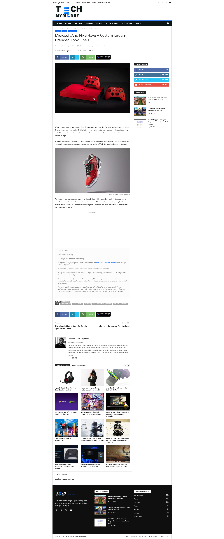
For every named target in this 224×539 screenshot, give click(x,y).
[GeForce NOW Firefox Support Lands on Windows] (66, 401)
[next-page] (128, 365)
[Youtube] (169, 3)
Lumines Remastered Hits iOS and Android (65, 439)
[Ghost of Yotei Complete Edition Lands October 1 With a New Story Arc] (118, 428)
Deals (138, 23)
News (136, 499)
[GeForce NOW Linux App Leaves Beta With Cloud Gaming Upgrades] (118, 401)
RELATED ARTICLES (62, 365)
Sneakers (109, 304)
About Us (77, 3)
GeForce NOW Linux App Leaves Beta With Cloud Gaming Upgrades (117, 414)
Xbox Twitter (66, 301)
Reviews (89, 23)
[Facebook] (159, 3)
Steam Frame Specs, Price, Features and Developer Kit (90, 389)
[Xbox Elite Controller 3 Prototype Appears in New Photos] (66, 454)
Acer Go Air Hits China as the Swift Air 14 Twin (116, 389)
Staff (94, 3)
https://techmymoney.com (75, 342)
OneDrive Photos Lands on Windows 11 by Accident (90, 465)
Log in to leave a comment (64, 479)
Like (166, 70)
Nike (94, 304)
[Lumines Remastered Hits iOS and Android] (66, 428)
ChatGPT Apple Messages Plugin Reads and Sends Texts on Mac (158, 122)
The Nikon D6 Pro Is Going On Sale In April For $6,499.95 (71, 327)
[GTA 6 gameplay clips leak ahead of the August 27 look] (92, 401)
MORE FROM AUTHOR (79, 365)
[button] (168, 23)
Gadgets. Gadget (66, 304)
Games (68, 23)
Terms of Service (153, 536)
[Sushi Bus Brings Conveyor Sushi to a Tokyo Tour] (140, 100)
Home (59, 23)
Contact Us (86, 3)
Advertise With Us (103, 3)
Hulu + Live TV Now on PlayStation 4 (114, 326)
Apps (136, 506)
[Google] (103, 57)
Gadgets (78, 23)
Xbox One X (124, 304)
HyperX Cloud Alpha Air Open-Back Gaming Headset (66, 389)
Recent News (72, 31)
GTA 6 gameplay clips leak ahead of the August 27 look (91, 413)
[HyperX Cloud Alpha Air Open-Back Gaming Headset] (66, 377)
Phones (136, 509)
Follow (165, 75)
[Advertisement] (129, 11)
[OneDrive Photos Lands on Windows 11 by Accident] (92, 454)
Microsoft (88, 304)
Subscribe (164, 84)
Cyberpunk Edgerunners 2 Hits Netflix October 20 (157, 109)
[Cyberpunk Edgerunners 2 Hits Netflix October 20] (140, 111)
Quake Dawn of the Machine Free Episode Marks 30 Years (116, 465)
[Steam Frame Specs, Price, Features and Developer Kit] (92, 377)
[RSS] (162, 3)
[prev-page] (125, 365)
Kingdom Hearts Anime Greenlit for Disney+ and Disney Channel (92, 439)
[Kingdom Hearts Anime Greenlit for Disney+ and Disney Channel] (92, 428)
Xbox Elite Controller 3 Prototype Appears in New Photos (64, 466)
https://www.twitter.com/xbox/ (106, 263)
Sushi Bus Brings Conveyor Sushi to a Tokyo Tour (157, 98)
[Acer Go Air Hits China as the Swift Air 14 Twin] (118, 377)
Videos (99, 23)
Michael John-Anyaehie (64, 51)
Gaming (80, 304)
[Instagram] (73, 358)
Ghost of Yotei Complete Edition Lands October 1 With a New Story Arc (117, 440)
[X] (166, 3)
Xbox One (116, 304)
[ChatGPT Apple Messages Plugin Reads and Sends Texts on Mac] (140, 123)
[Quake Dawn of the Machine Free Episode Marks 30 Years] (118, 454)
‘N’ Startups (126, 23)
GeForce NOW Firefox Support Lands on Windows (66, 413)
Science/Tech (112, 23)
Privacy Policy (165, 536)
